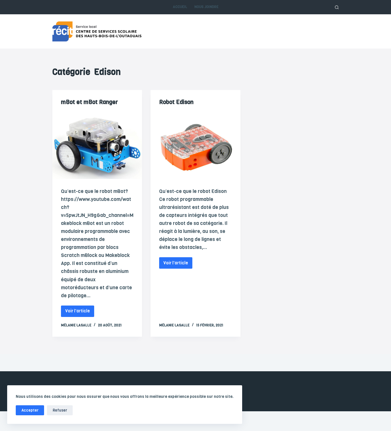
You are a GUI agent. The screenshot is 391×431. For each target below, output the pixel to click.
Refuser (60, 410)
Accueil (180, 7)
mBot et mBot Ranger (89, 102)
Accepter (29, 410)
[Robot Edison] (195, 145)
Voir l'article (78, 310)
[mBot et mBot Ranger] (97, 145)
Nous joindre (206, 7)
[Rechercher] (337, 7)
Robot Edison (176, 102)
